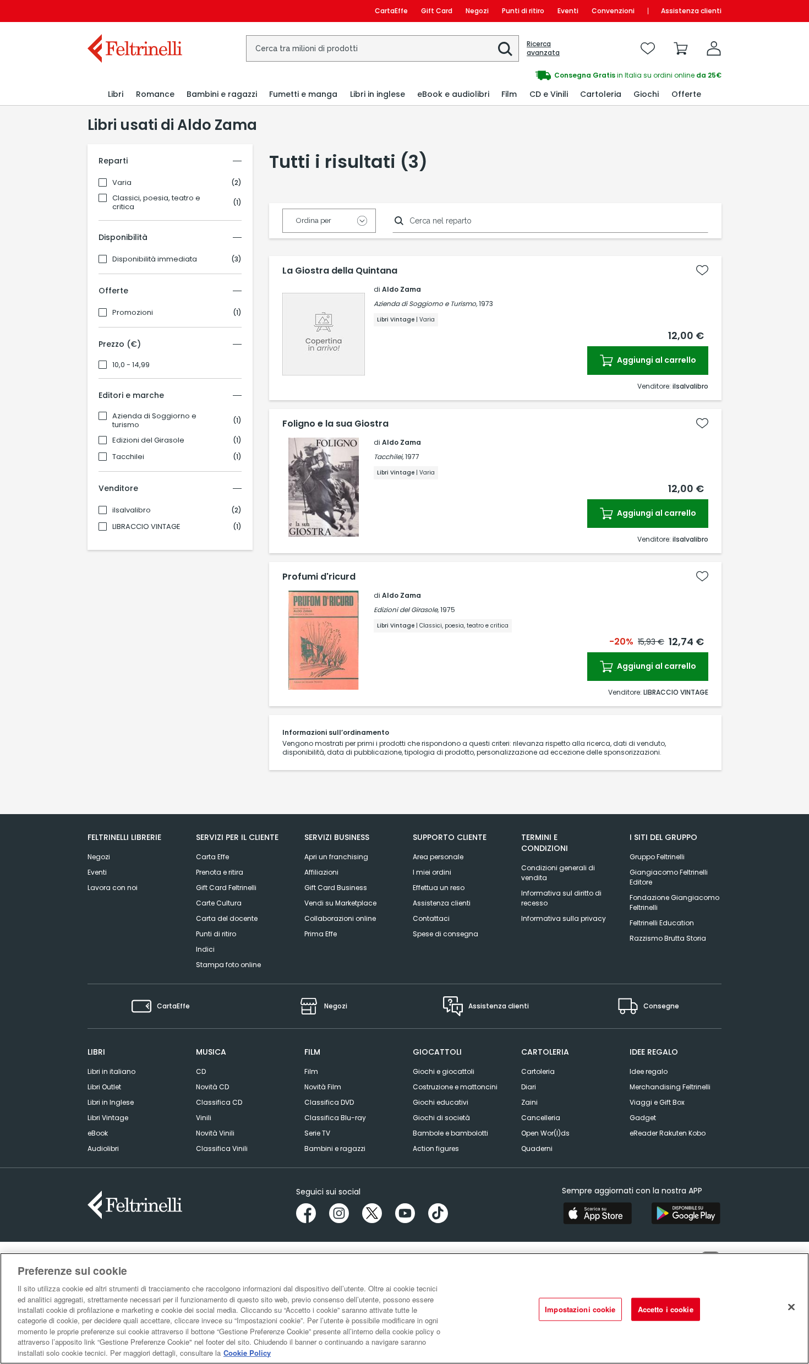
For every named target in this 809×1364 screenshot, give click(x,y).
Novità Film (322, 1087)
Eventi (567, 10)
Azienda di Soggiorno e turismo (154, 420)
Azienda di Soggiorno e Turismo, (425, 303)
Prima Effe (320, 934)
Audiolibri (103, 1148)
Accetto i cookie (665, 1309)
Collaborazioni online (340, 918)
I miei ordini (432, 872)
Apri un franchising (336, 856)
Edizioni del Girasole (148, 440)
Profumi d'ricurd (319, 577)
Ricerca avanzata (543, 48)
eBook (98, 1133)
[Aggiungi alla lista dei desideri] (702, 270)
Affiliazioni (321, 872)
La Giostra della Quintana (339, 271)
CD (201, 1071)
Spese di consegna (445, 934)
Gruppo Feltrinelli (657, 856)
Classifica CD (219, 1102)
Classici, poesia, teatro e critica (156, 202)
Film (311, 1071)
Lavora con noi (113, 887)
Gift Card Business (335, 887)
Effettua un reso (438, 887)
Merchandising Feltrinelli (670, 1087)
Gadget (643, 1117)
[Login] (714, 48)
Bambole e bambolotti (450, 1133)
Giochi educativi (440, 1102)
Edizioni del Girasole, (406, 609)
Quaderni (537, 1148)
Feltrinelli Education (662, 922)
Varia (122, 182)
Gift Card (436, 10)
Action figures (436, 1148)
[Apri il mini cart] (681, 48)
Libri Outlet (104, 1087)
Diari (528, 1087)
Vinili (203, 1117)
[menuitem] (115, 94)
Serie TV (317, 1133)
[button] (505, 49)
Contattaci (431, 918)
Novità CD (212, 1087)
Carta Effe (212, 856)
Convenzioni (613, 10)
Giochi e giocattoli (443, 1071)
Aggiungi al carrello (655, 359)
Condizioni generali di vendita (558, 872)
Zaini (529, 1102)
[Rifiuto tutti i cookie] (791, 1307)
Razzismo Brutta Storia (668, 938)
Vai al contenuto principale (134, 11)
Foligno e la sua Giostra (335, 424)
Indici (205, 949)
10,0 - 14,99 (131, 365)
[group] (562, 75)
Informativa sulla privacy (563, 918)
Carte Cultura (219, 903)
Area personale (438, 856)
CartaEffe (391, 10)
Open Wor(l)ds (545, 1133)
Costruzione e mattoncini (455, 1087)
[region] (404, 1308)
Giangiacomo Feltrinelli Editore (669, 877)
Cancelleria (540, 1117)
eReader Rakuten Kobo (668, 1133)
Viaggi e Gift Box (657, 1102)
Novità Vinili (215, 1133)
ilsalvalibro (131, 510)
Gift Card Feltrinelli (226, 887)
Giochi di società (441, 1117)
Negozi (477, 10)
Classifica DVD (329, 1102)
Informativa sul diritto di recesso (561, 898)
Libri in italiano (111, 1071)
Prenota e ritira (219, 872)
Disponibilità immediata (154, 259)
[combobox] (382, 48)
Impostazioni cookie (580, 1309)
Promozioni (132, 312)
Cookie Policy (247, 1352)
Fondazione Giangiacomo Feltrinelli (674, 902)
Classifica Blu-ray (335, 1117)
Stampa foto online (228, 964)
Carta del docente (227, 918)
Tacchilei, (388, 456)
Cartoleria (538, 1071)
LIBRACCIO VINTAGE (146, 526)
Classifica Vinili (222, 1148)
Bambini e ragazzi (334, 1148)
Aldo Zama (401, 289)
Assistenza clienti (691, 10)
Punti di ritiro (523, 10)
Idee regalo (649, 1071)
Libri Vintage (108, 1117)
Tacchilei (128, 456)
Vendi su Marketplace (340, 903)
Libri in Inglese (111, 1102)
